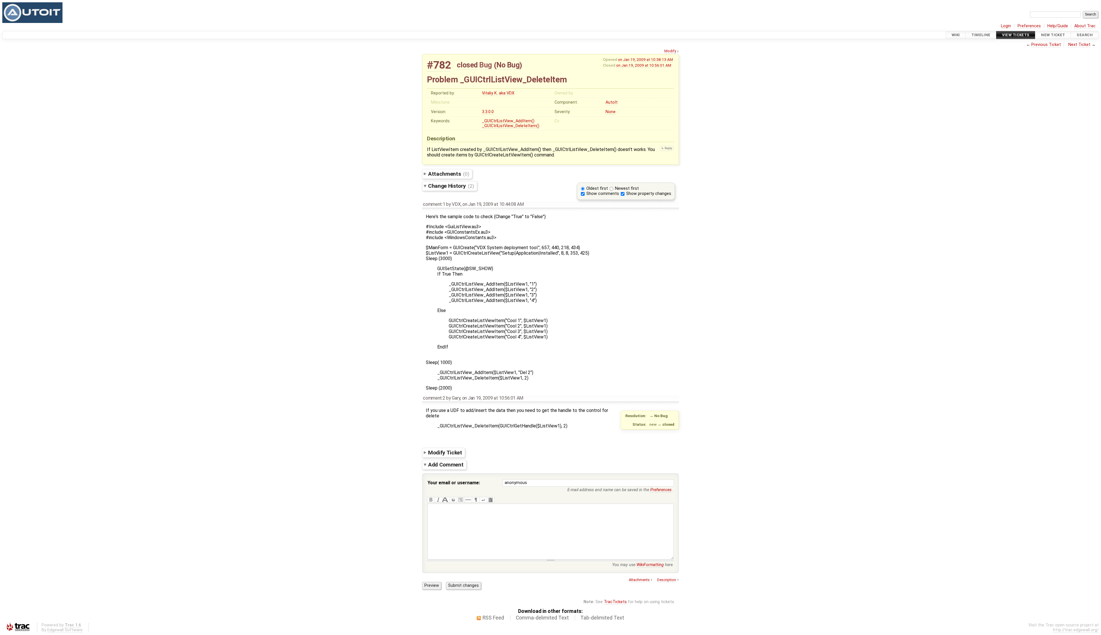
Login (1006, 26)
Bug (485, 65)
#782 (439, 65)
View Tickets (1015, 35)
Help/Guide (1057, 26)
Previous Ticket (1046, 44)
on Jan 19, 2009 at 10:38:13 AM (645, 59)
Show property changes (648, 193)
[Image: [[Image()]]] (490, 499)
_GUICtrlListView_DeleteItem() (510, 125)
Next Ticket (1079, 44)
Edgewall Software (65, 630)
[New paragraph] (475, 499)
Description (666, 580)
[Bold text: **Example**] (431, 499)
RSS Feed (493, 618)
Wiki (956, 35)
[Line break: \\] (483, 499)
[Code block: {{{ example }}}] (460, 499)
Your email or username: (453, 482)
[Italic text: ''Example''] (438, 499)
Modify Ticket (445, 452)
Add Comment (445, 464)
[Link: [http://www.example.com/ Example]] (453, 499)
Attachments (448, 174)
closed (467, 65)
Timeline (980, 35)
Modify (670, 51)
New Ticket (1053, 35)
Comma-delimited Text (542, 618)
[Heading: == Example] (446, 499)
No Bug (508, 65)
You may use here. (643, 564)
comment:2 (434, 398)
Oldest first (597, 188)
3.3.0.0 (488, 111)
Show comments (602, 193)
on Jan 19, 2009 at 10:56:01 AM (643, 65)
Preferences (1029, 26)
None (611, 111)
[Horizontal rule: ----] (468, 499)
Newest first (627, 188)
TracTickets (615, 601)
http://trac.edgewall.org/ (1076, 630)
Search (1085, 35)
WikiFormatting (650, 564)
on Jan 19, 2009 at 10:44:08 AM (493, 204)
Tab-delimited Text (602, 618)
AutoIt (612, 102)
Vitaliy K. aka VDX (498, 93)
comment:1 (434, 204)
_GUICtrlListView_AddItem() (508, 121)
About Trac (1085, 26)
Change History (451, 186)
